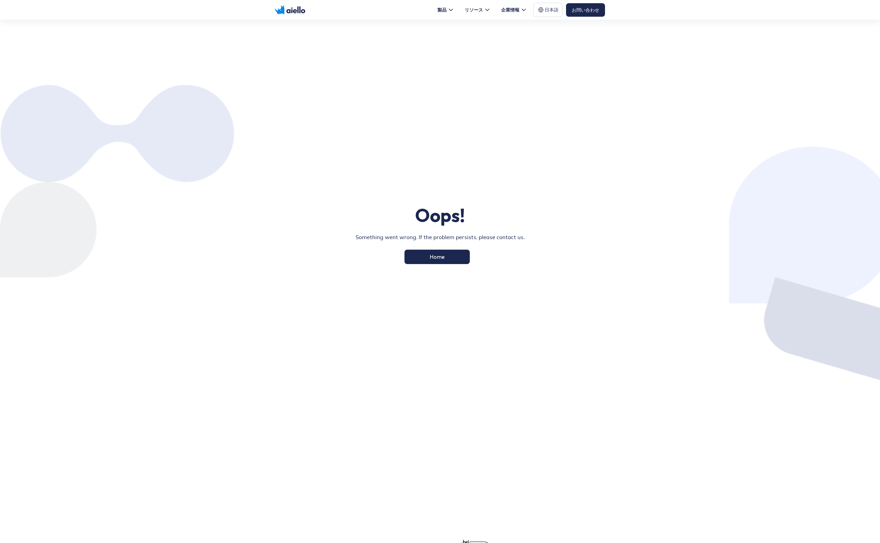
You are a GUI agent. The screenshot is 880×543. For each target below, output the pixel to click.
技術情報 (503, 490)
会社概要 (503, 482)
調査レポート (462, 499)
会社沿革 (503, 499)
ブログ (458, 490)
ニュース (503, 508)
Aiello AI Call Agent (418, 496)
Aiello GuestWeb (421, 515)
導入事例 (459, 482)
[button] (445, 10)
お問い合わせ (585, 10)
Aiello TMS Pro (420, 506)
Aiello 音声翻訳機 (421, 523)
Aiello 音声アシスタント (423, 483)
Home (437, 256)
